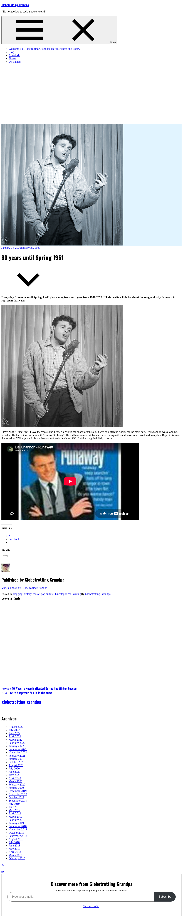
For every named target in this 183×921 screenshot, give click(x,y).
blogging (18, 593)
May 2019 (14, 810)
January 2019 (16, 823)
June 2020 (14, 771)
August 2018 (16, 839)
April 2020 (15, 778)
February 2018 (17, 858)
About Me (14, 55)
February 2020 (17, 784)
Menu (113, 42)
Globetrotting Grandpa (15, 5)
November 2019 (18, 794)
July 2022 (14, 729)
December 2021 (18, 749)
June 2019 (14, 807)
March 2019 (15, 816)
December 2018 (18, 826)
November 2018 (18, 829)
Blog (11, 51)
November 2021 (18, 752)
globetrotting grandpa (21, 702)
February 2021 (17, 755)
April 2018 (15, 851)
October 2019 (16, 797)
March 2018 (15, 855)
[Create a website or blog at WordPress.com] (2, 872)
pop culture (47, 593)
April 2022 (15, 736)
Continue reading (91, 906)
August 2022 (16, 726)
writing (77, 593)
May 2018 (14, 848)
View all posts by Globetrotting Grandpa (24, 587)
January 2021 (16, 758)
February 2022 (17, 742)
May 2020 (14, 774)
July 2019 (14, 803)
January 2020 (16, 787)
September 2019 (18, 800)
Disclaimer (15, 61)
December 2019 (18, 790)
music (36, 593)
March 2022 (15, 739)
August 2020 (16, 765)
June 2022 (14, 733)
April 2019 (15, 813)
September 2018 (18, 835)
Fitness (12, 58)
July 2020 (14, 768)
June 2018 (14, 845)
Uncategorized (63, 593)
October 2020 (16, 762)
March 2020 (15, 781)
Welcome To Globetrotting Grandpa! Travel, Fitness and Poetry (44, 48)
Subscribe (165, 896)
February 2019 (17, 819)
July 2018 (14, 842)
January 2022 (16, 746)
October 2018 (16, 832)
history (27, 593)
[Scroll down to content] (28, 291)
